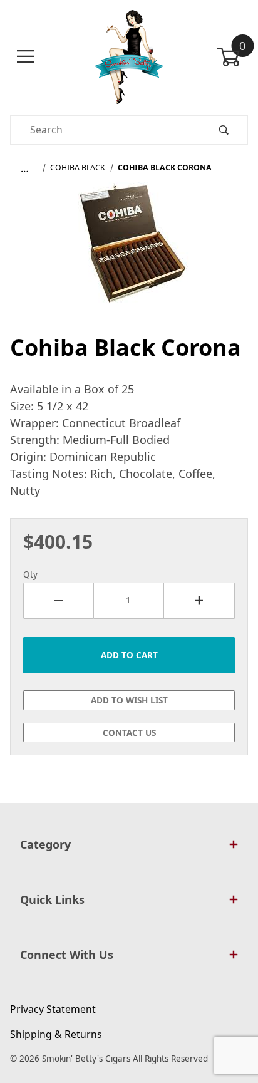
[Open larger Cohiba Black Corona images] (129, 251)
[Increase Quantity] (199, 601)
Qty (30, 574)
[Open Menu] (25, 56)
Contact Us (129, 732)
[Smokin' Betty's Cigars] (129, 56)
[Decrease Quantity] (58, 601)
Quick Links (52, 899)
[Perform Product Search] (223, 130)
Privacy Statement (53, 1009)
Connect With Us (66, 954)
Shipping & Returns (56, 1034)
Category (45, 844)
